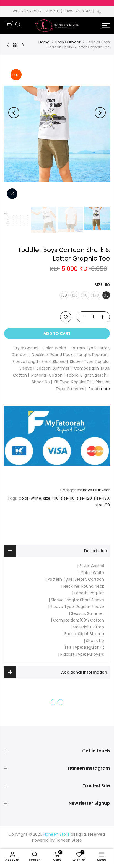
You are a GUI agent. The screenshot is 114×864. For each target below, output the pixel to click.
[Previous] (100, 112)
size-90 (102, 505)
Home (44, 42)
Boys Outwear (68, 42)
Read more (99, 388)
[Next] (13, 112)
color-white (30, 498)
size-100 (51, 498)
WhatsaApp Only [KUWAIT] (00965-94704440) (53, 11)
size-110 (68, 498)
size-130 (101, 498)
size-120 (84, 498)
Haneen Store (69, 840)
